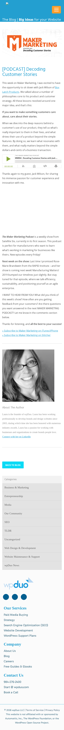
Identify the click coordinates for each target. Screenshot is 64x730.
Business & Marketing (16, 487)
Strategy (9, 620)
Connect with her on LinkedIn (16, 436)
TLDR (7, 530)
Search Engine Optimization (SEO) (26, 625)
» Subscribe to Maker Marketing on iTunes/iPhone (30, 330)
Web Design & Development (20, 548)
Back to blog (13, 465)
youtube (24, 597)
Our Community (13, 513)
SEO (7, 522)
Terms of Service (35, 710)
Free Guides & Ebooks (18, 666)
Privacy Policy (52, 710)
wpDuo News (11, 565)
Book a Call (11, 692)
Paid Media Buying (16, 614)
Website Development (18, 630)
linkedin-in (15, 597)
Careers (9, 661)
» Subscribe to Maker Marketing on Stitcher (26, 335)
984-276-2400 (12, 682)
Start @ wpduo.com (16, 687)
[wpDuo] (21, 4)
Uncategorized (12, 539)
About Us (10, 651)
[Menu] (56, 9)
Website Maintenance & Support (22, 556)
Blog (7, 656)
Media (7, 504)
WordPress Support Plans (20, 635)
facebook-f (6, 597)
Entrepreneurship (13, 496)
